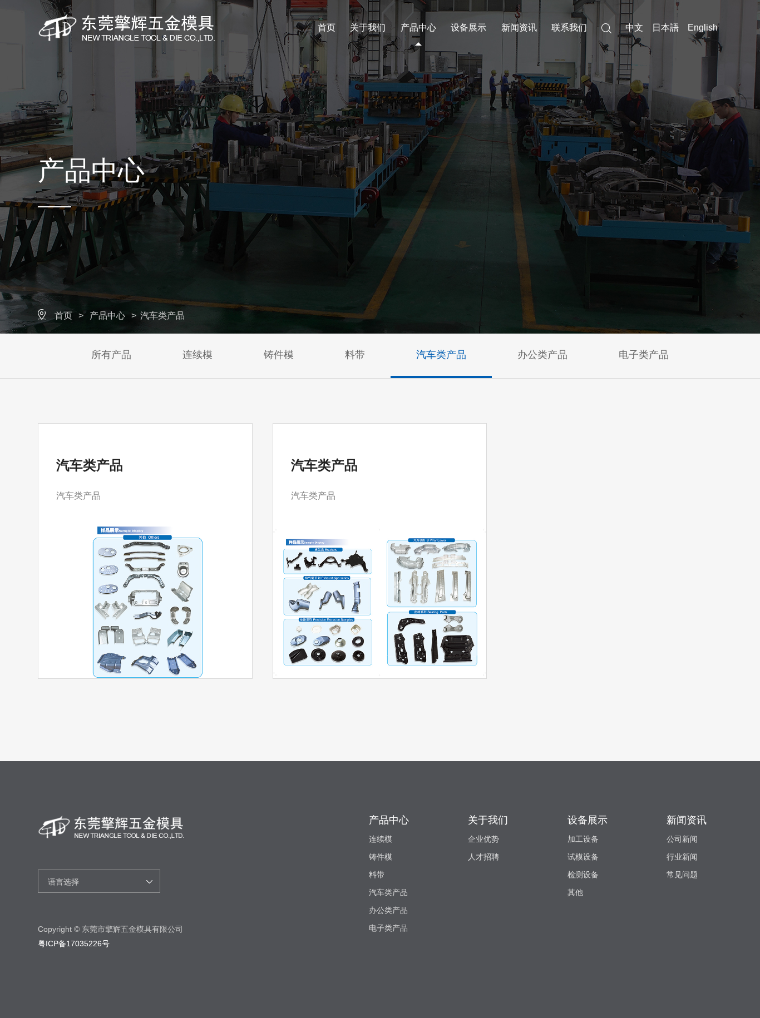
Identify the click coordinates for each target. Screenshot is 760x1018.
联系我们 (569, 27)
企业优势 (483, 839)
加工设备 (583, 839)
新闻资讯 (519, 27)
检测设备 (583, 874)
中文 (634, 27)
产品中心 (418, 27)
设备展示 (468, 27)
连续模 (197, 354)
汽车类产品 (162, 315)
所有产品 (111, 354)
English (703, 27)
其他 (575, 892)
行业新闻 (682, 856)
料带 (355, 354)
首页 (326, 27)
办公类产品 (542, 354)
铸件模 (279, 354)
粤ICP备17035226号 (74, 943)
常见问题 (682, 874)
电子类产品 (644, 354)
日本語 (665, 27)
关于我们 (368, 27)
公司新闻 (682, 839)
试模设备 (583, 856)
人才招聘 (483, 856)
